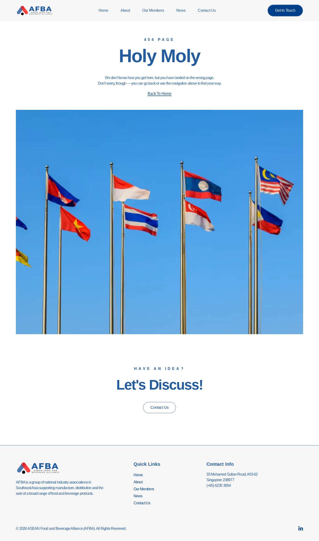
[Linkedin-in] (300, 528)
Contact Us (207, 10)
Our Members (153, 10)
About (125, 10)
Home (103, 10)
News (181, 10)
